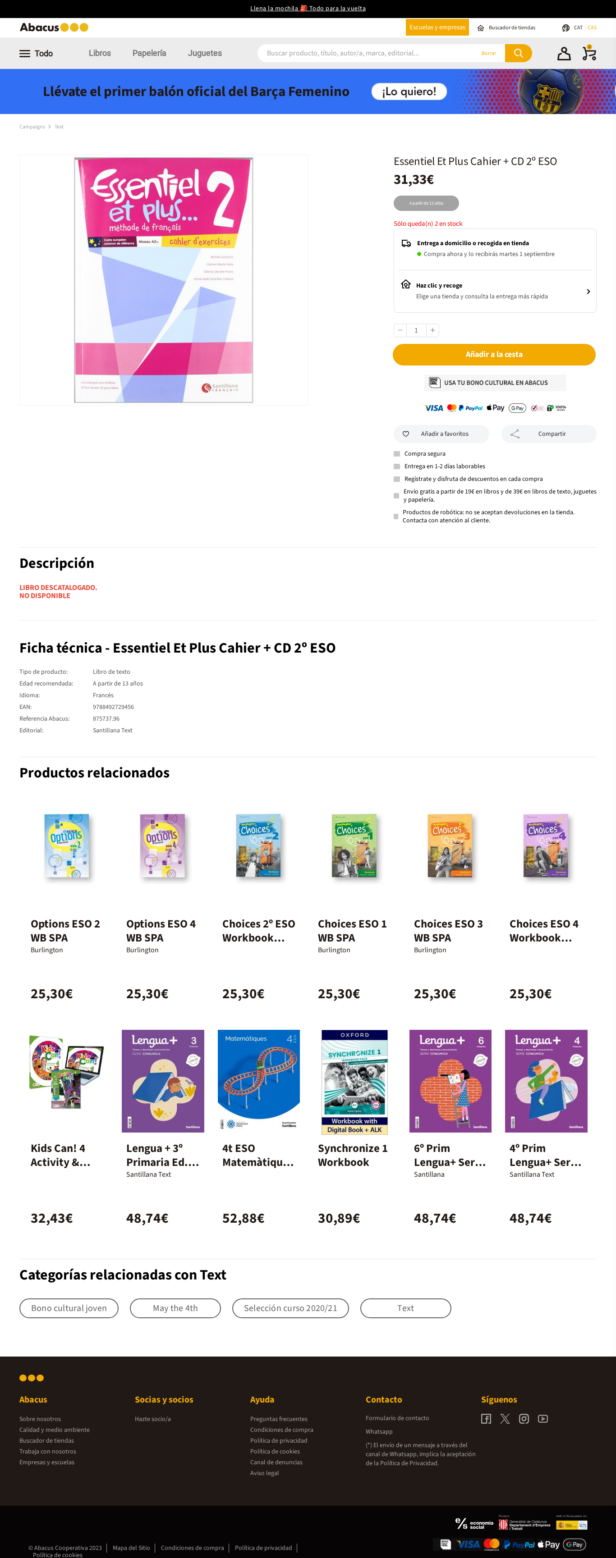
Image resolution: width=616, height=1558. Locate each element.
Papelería (149, 53)
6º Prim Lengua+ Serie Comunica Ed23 (449, 1169)
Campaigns (32, 127)
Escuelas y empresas (437, 27)
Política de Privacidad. (409, 1463)
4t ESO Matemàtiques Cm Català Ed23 (258, 1169)
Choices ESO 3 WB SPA (448, 931)
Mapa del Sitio (131, 1548)
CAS (592, 28)
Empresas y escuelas (46, 1462)
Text (59, 127)
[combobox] (354, 53)
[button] (564, 55)
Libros (100, 53)
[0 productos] (589, 59)
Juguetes (205, 53)
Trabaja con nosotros (47, 1451)
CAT (579, 28)
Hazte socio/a (153, 1419)
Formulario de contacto (397, 1418)
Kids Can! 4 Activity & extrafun (58, 1162)
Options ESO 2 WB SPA (65, 931)
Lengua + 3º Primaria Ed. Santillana (157, 1162)
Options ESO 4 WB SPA (161, 931)
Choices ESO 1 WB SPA (352, 931)
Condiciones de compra (281, 1430)
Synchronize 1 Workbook (353, 1155)
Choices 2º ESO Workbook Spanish (258, 938)
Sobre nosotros (40, 1419)
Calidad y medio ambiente (54, 1430)
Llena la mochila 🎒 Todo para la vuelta (308, 8)
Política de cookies (275, 1451)
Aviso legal (264, 1473)
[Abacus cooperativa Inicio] (56, 31)
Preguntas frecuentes (279, 1419)
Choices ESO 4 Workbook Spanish (544, 938)
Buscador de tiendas (46, 1440)
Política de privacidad (279, 1440)
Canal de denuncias (276, 1462)
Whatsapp (379, 1431)
